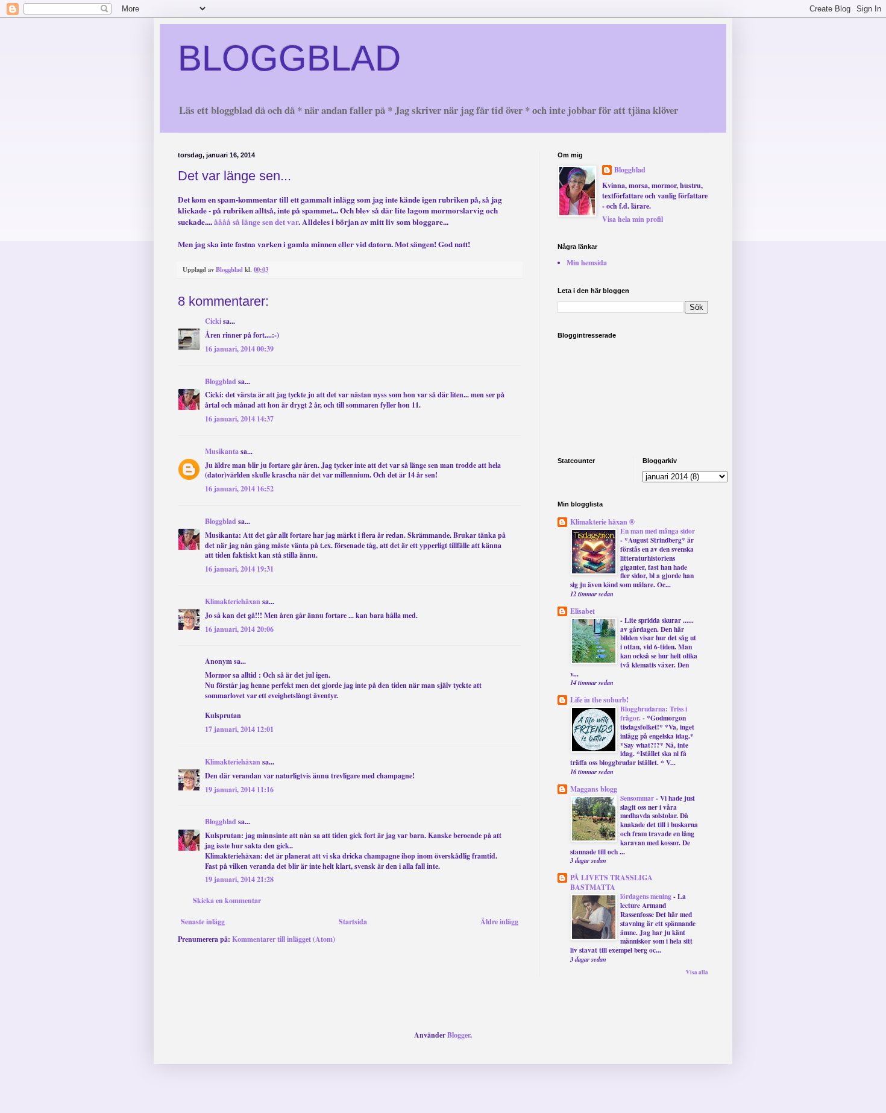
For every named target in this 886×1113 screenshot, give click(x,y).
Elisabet (582, 611)
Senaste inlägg (203, 921)
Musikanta (222, 451)
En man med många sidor (657, 531)
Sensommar (638, 798)
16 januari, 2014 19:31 (239, 569)
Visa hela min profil (632, 219)
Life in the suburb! (599, 700)
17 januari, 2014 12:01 (239, 729)
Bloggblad (220, 381)
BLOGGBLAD (289, 58)
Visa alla (697, 972)
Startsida (353, 921)
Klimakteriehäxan (232, 601)
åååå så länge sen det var (256, 222)
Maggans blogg (593, 789)
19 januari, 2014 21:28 (239, 879)
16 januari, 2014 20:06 (239, 629)
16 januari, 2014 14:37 (239, 419)
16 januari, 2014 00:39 (239, 349)
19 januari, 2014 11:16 (239, 789)
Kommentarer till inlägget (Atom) (283, 939)
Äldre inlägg (499, 921)
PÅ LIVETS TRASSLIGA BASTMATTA (611, 882)
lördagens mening (646, 896)
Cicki (213, 321)
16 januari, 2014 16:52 (239, 489)
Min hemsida (587, 262)
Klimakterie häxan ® (602, 522)
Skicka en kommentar (227, 900)
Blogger (458, 1035)
